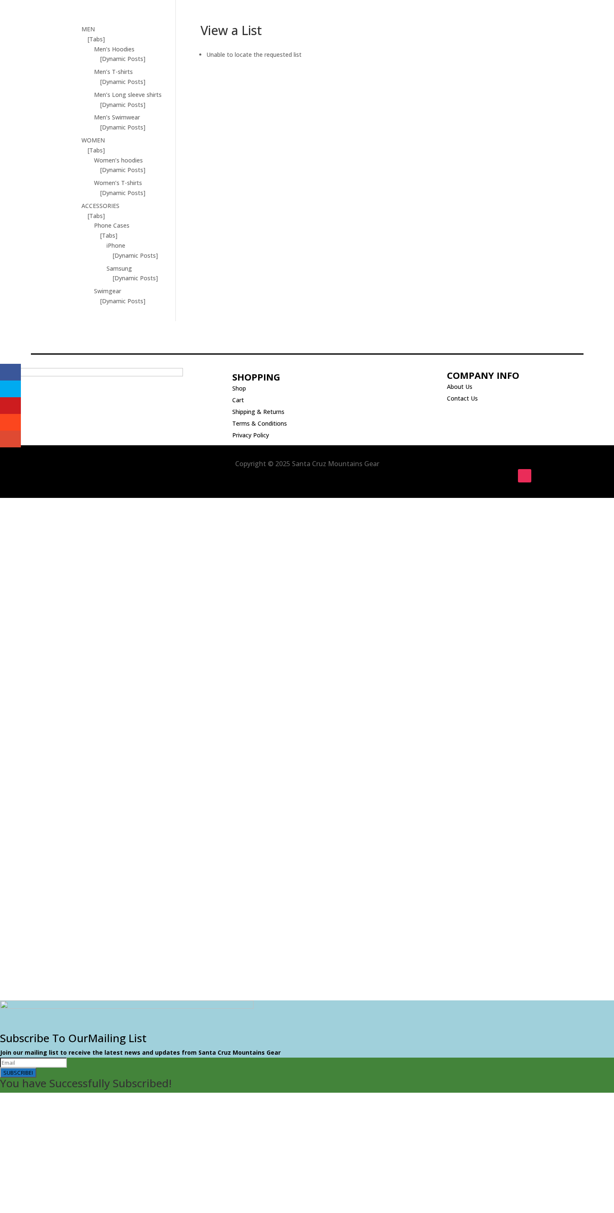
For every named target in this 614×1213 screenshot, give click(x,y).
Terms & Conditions (259, 423)
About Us (459, 387)
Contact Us (462, 398)
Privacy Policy (250, 435)
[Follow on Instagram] (524, 475)
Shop (239, 388)
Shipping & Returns (258, 412)
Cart (238, 400)
